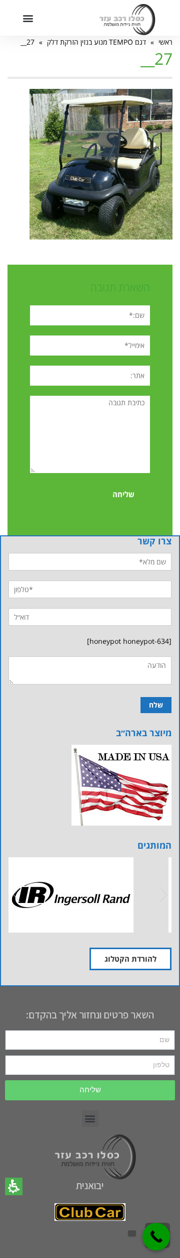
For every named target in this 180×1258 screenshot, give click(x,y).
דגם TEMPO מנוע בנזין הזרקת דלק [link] (96, 42)
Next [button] (164, 895)
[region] (90, 42)
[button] (13, 1186)
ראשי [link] (165, 42)
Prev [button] (16, 895)
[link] (101, 163)
